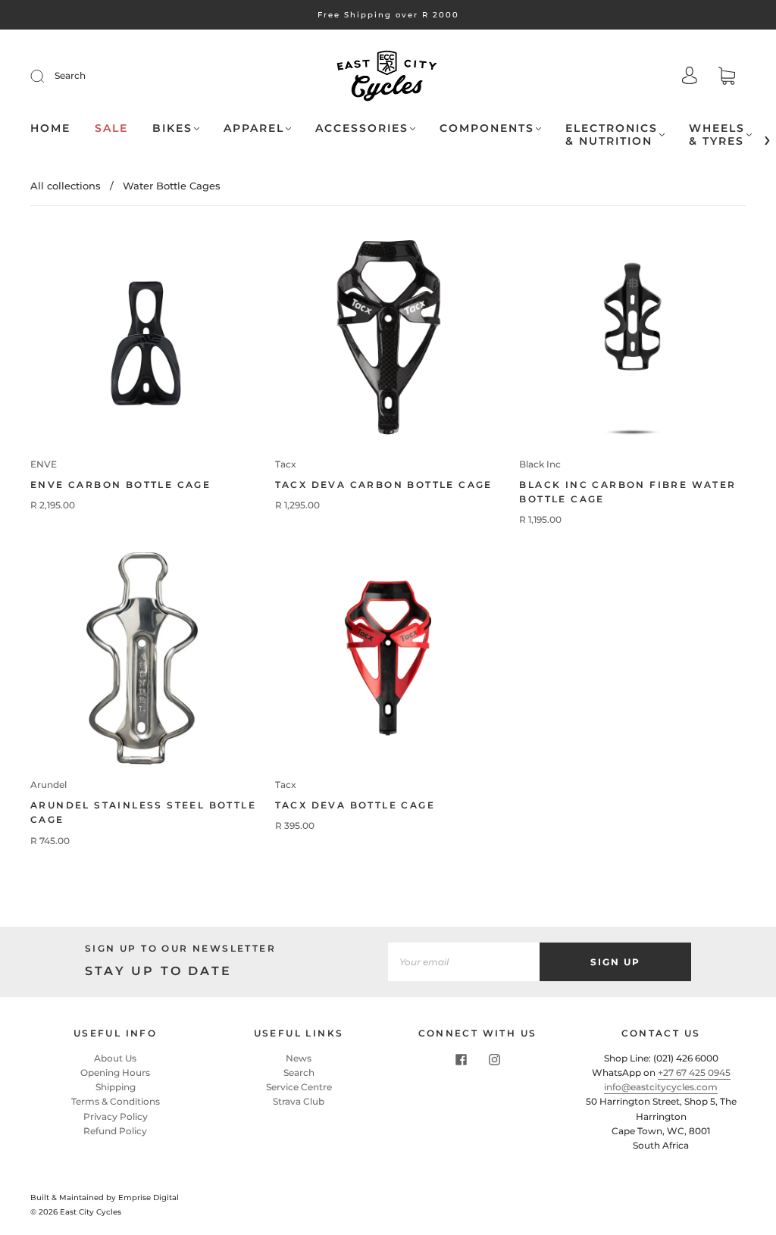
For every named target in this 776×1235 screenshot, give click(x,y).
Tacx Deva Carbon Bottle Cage (384, 484)
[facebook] (460, 1060)
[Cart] (727, 77)
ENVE (43, 464)
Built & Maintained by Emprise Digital (104, 1197)
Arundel (48, 784)
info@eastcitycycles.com (661, 1087)
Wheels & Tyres (717, 135)
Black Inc (540, 464)
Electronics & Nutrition (611, 135)
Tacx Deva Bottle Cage (355, 805)
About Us (115, 1058)
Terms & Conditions (115, 1101)
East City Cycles (90, 1212)
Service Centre (299, 1087)
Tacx (285, 464)
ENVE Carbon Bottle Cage (120, 484)
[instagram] (494, 1060)
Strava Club (298, 1101)
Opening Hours (115, 1072)
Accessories (361, 128)
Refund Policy (115, 1131)
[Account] (689, 77)
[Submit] (47, 75)
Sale (111, 128)
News (298, 1058)
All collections (65, 186)
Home (50, 128)
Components (487, 128)
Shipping (115, 1087)
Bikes (172, 128)
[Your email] (464, 962)
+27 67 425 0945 (694, 1072)
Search (70, 75)
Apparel (254, 128)
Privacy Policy (115, 1116)
